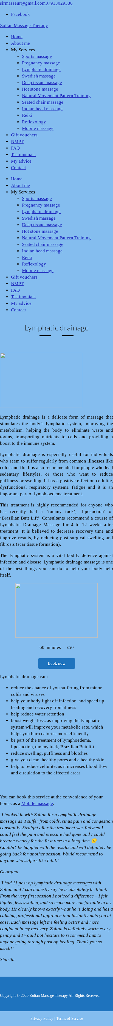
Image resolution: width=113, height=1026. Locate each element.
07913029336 (59, 3)
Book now (57, 663)
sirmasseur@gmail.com (23, 3)
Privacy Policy (41, 1018)
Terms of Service (69, 1018)
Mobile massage (37, 803)
